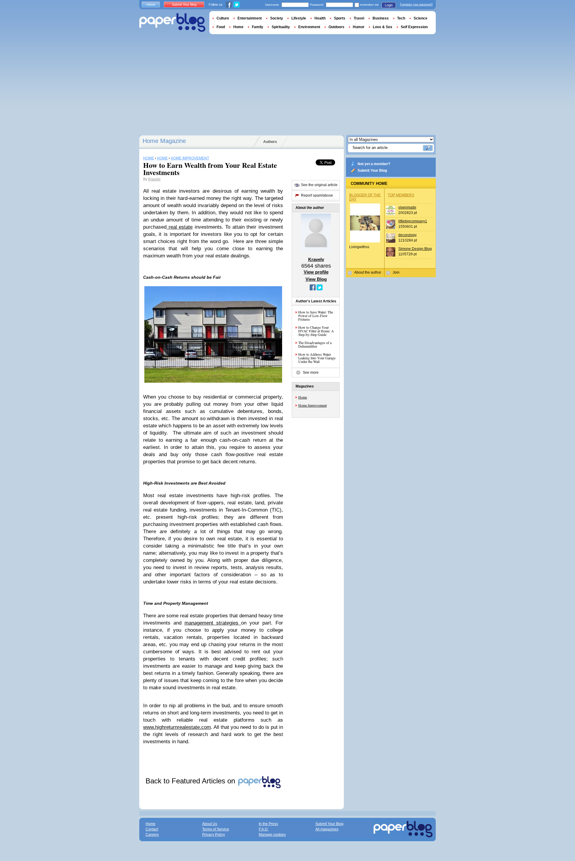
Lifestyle (298, 18)
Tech (401, 18)
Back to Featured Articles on (191, 781)
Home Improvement (312, 405)
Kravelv (154, 179)
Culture (223, 18)
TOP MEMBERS (401, 195)
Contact (152, 829)
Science (420, 18)
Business (381, 18)
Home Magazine (164, 141)
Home (302, 397)
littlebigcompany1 (412, 221)
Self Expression (414, 27)
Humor (358, 27)
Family (257, 27)
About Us (209, 824)
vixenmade (407, 207)
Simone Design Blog (415, 249)
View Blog (316, 279)
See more (311, 372)
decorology (407, 235)
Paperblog (172, 22)
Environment (309, 27)
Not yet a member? (374, 164)
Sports (339, 18)
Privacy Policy (213, 835)
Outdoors (336, 27)
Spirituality (281, 27)
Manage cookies (272, 835)
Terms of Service (215, 829)
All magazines (326, 829)
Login (389, 5)
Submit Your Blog (372, 170)
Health (320, 18)
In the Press (268, 824)
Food (221, 27)
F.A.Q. (263, 829)
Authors (270, 142)
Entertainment (249, 18)
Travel (359, 18)
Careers (152, 835)
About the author (367, 272)
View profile (316, 272)
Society (276, 18)
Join (396, 272)
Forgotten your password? (416, 4)
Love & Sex (382, 27)
